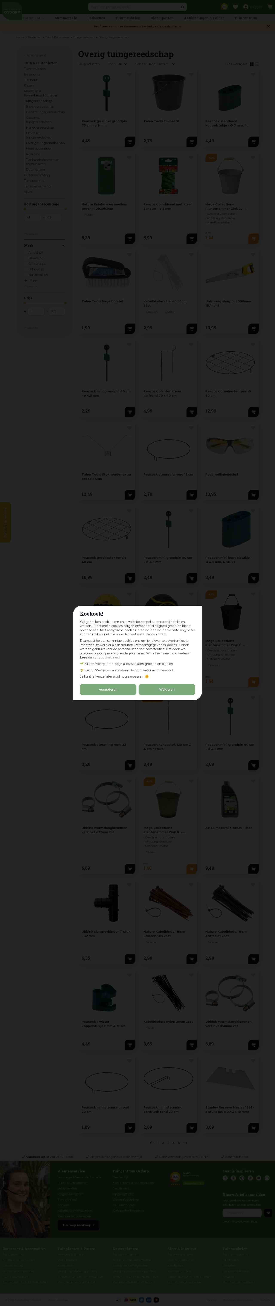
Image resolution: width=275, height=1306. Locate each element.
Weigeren (167, 689)
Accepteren (108, 689)
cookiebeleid (110, 657)
